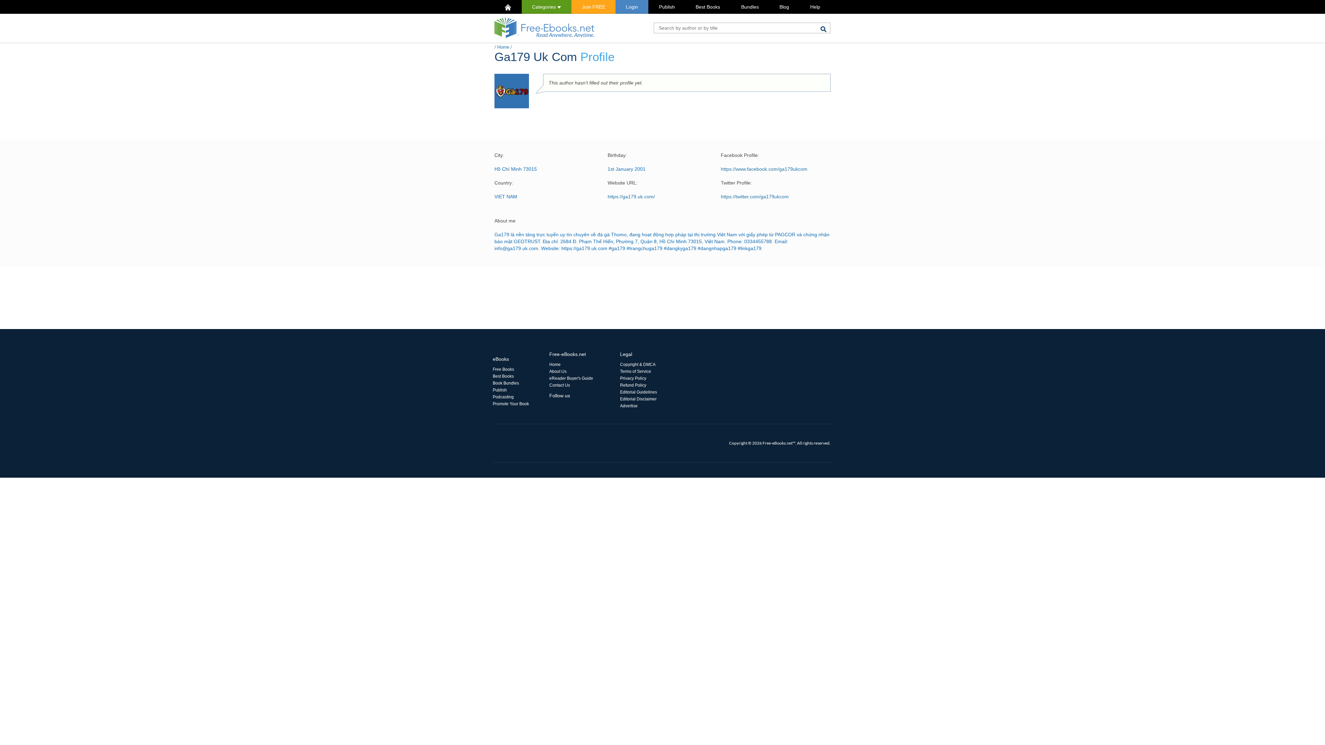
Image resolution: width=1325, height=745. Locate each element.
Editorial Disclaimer (638, 399)
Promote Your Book (511, 403)
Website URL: (623, 183)
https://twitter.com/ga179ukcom (755, 196)
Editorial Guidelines (638, 392)
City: (499, 155)
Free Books (503, 369)
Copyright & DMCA (638, 364)
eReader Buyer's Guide (571, 378)
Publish (667, 7)
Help (815, 7)
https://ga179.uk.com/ (631, 196)
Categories (544, 7)
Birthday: (617, 155)
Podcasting (503, 397)
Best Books (708, 7)
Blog (784, 7)
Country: (503, 183)
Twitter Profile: (736, 183)
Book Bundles (506, 383)
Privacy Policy (633, 378)
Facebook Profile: (740, 155)
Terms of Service (635, 371)
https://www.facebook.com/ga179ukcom (764, 169)
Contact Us (559, 385)
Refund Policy (633, 385)
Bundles (750, 7)
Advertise (629, 406)
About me (505, 220)
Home (503, 47)
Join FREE (593, 7)
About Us (558, 371)
